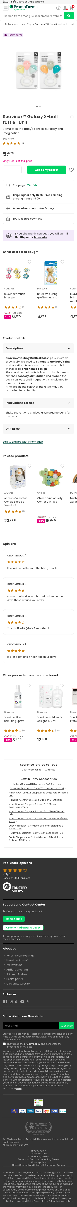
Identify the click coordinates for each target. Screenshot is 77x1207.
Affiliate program (17, 969)
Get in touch (14, 919)
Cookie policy (38, 1162)
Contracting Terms (38, 1156)
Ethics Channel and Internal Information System (38, 1165)
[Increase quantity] (18, 170)
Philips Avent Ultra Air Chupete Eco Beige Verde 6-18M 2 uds (38, 794)
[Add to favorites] (71, 170)
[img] (38, 143)
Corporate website (18, 983)
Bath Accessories (31, 769)
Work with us (14, 965)
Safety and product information (23, 442)
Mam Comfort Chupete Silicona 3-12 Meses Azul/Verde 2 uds (38, 820)
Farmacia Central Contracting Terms (38, 1159)
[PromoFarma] (23, 8)
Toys (29, 24)
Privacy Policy (38, 1150)
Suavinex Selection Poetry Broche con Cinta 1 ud (37, 832)
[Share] (72, 116)
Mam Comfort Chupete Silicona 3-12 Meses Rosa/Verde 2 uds (32, 806)
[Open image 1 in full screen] (39, 68)
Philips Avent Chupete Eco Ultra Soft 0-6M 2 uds (36, 799)
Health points (14, 979)
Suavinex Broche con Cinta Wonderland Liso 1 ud (37, 788)
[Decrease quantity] (6, 170)
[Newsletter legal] (5, 1045)
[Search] (69, 15)
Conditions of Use (38, 1153)
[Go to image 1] (37, 106)
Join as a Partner (16, 974)
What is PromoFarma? (20, 955)
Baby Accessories (15, 24)
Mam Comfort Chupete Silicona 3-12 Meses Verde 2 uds (36, 813)
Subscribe (67, 1025)
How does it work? (17, 960)
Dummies (50, 769)
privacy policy (32, 1043)
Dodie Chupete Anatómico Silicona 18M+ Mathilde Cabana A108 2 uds (36, 839)
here (17, 939)
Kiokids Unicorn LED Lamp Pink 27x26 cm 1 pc (37, 784)
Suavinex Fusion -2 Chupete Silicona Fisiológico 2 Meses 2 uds (36, 827)
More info (40, 237)
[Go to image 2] (40, 106)
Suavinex (8, 138)
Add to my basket (46, 170)
